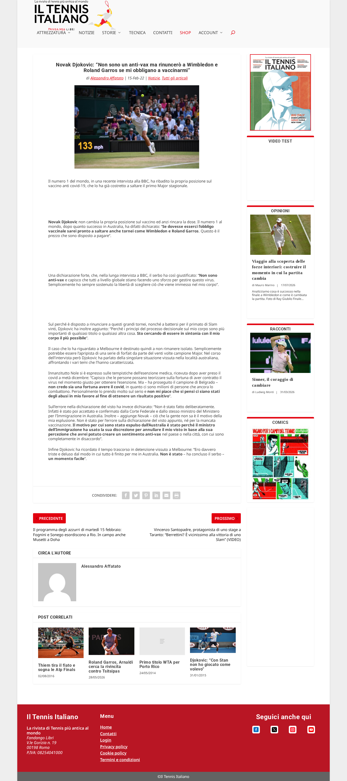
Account (208, 33)
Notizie (86, 33)
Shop (185, 33)
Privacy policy (114, 746)
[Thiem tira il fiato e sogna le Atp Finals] (61, 642)
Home (106, 727)
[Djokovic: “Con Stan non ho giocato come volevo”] (212, 640)
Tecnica (137, 33)
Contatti (162, 33)
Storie (109, 33)
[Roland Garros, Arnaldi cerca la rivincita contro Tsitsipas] (111, 641)
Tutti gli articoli (175, 77)
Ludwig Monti (264, 392)
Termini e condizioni (120, 759)
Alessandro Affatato (106, 77)
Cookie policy (113, 753)
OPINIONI (280, 210)
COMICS (280, 422)
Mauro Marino (265, 285)
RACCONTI (280, 329)
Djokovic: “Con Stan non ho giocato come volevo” (210, 665)
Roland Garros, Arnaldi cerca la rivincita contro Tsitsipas (111, 667)
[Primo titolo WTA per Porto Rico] (162, 641)
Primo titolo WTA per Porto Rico (159, 664)
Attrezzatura (51, 33)
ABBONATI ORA (280, 95)
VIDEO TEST (280, 141)
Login (105, 740)
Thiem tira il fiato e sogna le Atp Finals (56, 667)
